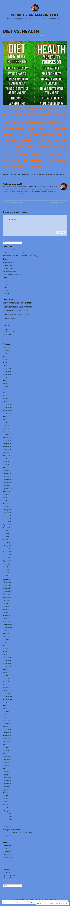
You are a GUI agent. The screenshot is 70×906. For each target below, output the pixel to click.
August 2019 (6, 600)
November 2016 (7, 699)
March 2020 (6, 579)
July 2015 (6, 747)
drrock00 (7, 36)
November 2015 (7, 735)
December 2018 (7, 624)
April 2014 (6, 768)
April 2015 (6, 753)
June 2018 (6, 642)
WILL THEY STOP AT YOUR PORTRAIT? (18, 307)
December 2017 (7, 660)
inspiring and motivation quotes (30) (13, 253)
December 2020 (7, 552)
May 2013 (6, 802)
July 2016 (6, 711)
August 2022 (6, 492)
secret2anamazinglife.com (46, 174)
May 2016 (6, 717)
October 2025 (7, 377)
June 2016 (6, 714)
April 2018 (6, 648)
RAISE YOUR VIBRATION (58, 203)
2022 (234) (6, 293)
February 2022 (7, 510)
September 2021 (7, 525)
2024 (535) (6, 287)
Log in (5, 848)
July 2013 (6, 796)
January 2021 (7, 549)
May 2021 (6, 537)
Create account (7, 845)
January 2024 (7, 440)
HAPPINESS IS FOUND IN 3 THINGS (16, 315)
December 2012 (7, 817)
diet (11, 174)
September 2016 (7, 705)
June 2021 (6, 534)
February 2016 (7, 726)
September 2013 (7, 790)
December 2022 (7, 479)
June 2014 (6, 762)
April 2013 (6, 805)
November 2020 (7, 555)
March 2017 (6, 687)
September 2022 (7, 489)
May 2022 (6, 501)
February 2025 (7, 401)
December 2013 (7, 781)
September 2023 (7, 452)
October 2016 (7, 702)
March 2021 (6, 543)
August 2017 (6, 672)
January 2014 (7, 778)
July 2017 (6, 675)
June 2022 (6, 498)
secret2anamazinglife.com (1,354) (12, 274)
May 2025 (6, 392)
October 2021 (7, 522)
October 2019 (7, 594)
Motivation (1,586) (8, 265)
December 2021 (7, 516)
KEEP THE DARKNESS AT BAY (13, 203)
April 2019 (6, 612)
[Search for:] (12, 242)
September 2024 (7, 416)
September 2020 (7, 561)
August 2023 (6, 455)
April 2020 (6, 576)
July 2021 (6, 531)
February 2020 (7, 582)
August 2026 (6, 347)
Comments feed (7, 854)
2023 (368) (6, 290)
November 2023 (7, 446)
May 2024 (6, 428)
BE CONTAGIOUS (9, 319)
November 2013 (7, 784)
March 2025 (6, 398)
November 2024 (7, 410)
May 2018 (6, 645)
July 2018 (6, 639)
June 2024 (6, 425)
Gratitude (17, 174)
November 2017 (7, 663)
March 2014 (6, 772)
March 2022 (6, 507)
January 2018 (7, 657)
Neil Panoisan (31, 174)
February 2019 (7, 618)
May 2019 (6, 609)
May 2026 (6, 356)
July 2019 (6, 603)
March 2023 (6, 471)
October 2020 (7, 558)
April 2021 (6, 540)
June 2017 (6, 678)
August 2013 (6, 793)
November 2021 (7, 519)
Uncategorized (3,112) (9, 250)
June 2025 (6, 389)
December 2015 (7, 732)
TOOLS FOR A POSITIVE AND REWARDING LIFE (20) (21, 256)
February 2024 (7, 437)
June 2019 (6, 606)
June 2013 (6, 799)
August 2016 (6, 708)
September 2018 (7, 633)
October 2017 (7, 666)
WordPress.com (7, 857)
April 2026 (6, 359)
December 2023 (7, 443)
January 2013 (7, 814)
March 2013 (6, 808)
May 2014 (6, 765)
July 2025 (6, 386)
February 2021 (7, 546)
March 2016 (6, 723)
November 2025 (7, 374)
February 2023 (7, 473)
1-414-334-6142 (7, 334)
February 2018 (7, 654)
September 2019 (7, 597)
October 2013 (7, 787)
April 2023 (6, 468)
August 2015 (6, 744)
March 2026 (6, 362)
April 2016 (6, 720)
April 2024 (6, 431)
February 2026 (7, 365)
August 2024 (6, 419)
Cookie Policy (33, 902)
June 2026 (6, 353)
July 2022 (6, 495)
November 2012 (7, 820)
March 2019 (6, 615)
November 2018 (7, 627)
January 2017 (7, 693)
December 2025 (7, 371)
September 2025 (7, 380)
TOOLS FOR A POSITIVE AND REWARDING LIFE (19, 833)
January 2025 (7, 404)
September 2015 (7, 741)
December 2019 (7, 588)
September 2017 (7, 669)
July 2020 (6, 567)
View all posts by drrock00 (15, 194)
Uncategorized (18, 36)
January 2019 (7, 621)
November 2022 (7, 483)
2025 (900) (6, 284)
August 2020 (6, 564)
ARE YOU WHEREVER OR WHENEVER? (17, 303)
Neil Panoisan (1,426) (9, 271)
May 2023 (6, 464)
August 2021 (6, 528)
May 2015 (6, 750)
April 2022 (6, 504)
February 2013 (7, 811)
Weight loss (60, 174)
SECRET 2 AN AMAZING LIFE (35, 15)
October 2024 (7, 413)
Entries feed (6, 851)
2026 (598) (6, 281)
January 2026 (7, 368)
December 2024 (7, 407)
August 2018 (6, 636)
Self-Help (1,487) (8, 268)
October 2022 (7, 486)
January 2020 (7, 585)
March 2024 (6, 434)
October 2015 (7, 738)
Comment (61, 232)
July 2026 (6, 350)
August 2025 (6, 383)
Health (23, 174)
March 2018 (6, 651)
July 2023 (6, 458)
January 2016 (7, 729)
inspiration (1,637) (8, 262)
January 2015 (7, 757)
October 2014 (7, 760)
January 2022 (7, 513)
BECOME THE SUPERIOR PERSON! (16, 311)
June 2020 (6, 570)
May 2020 (6, 573)
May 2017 (6, 681)
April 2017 (6, 684)
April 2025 (6, 395)
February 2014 (7, 775)
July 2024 (6, 422)
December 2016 (7, 696)
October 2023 (7, 449)
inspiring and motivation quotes (12, 830)
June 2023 (6, 461)
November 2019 (7, 591)
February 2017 (7, 690)
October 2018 (7, 630)
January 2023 (7, 476)
